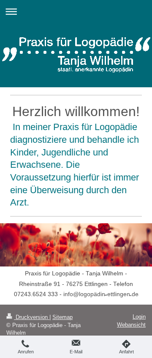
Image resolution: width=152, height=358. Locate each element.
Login (139, 317)
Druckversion (31, 317)
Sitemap (62, 317)
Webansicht (131, 325)
